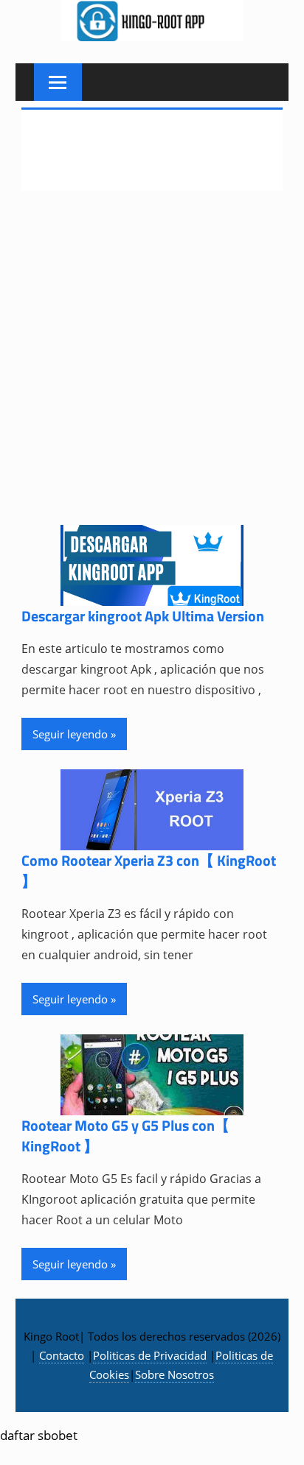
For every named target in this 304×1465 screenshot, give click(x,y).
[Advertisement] (152, 367)
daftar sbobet (38, 1435)
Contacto (61, 1355)
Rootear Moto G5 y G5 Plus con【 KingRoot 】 (125, 1135)
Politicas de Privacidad (150, 1355)
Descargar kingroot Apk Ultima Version (142, 615)
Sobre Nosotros (174, 1374)
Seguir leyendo (70, 734)
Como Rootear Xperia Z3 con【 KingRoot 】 (148, 870)
